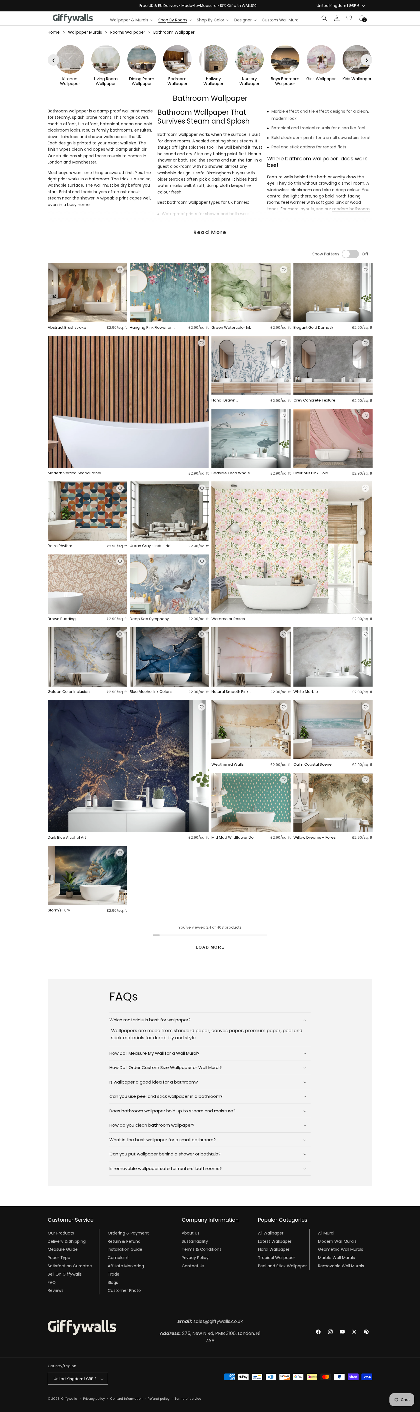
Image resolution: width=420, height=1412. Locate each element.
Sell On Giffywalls (65, 1274)
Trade (113, 1274)
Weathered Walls (227, 764)
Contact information (126, 1398)
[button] (131, 20)
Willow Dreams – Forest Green (315, 837)
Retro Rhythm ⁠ (60, 546)
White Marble (305, 691)
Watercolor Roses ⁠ (228, 619)
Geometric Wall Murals (340, 1249)
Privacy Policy (195, 1257)
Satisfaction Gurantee (70, 1265)
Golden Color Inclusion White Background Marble (69, 691)
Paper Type (59, 1257)
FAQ (52, 1282)
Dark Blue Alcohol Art (67, 837)
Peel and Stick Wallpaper (282, 1265)
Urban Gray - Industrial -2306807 (150, 546)
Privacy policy (94, 1398)
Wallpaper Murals (85, 32)
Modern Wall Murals (337, 1241)
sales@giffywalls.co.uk (210, 1321)
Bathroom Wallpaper (174, 32)
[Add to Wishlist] (120, 270)
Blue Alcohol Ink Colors (151, 691)
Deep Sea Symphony (149, 619)
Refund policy (158, 1398)
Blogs (113, 1282)
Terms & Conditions (201, 1249)
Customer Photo (124, 1290)
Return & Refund (124, 1241)
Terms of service (188, 1398)
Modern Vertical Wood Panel (74, 473)
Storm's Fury (59, 910)
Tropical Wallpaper (276, 1257)
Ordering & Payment (128, 1233)
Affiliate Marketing (126, 1265)
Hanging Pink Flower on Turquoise (151, 327)
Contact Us (193, 1265)
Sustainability (195, 1241)
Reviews (55, 1290)
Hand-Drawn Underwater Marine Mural (229, 400)
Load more (210, 947)
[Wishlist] (349, 18)
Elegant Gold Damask (313, 327)
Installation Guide (125, 1249)
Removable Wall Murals (341, 1265)
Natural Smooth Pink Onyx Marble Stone (230, 691)
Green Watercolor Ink (231, 327)
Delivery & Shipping (67, 1241)
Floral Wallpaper (273, 1249)
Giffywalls (69, 1399)
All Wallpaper (270, 1233)
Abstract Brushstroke (67, 327)
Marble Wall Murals (336, 1257)
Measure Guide (63, 1249)
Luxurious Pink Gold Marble (310, 473)
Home (54, 32)
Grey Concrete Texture (314, 400)
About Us (190, 1233)
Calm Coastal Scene (312, 764)
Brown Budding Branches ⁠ (62, 619)
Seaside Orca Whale (230, 473)
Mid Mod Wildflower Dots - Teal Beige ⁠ (234, 837)
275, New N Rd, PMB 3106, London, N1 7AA (210, 1337)
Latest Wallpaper (274, 1241)
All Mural (326, 1233)
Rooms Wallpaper (127, 32)
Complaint (118, 1257)
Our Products (61, 1233)
